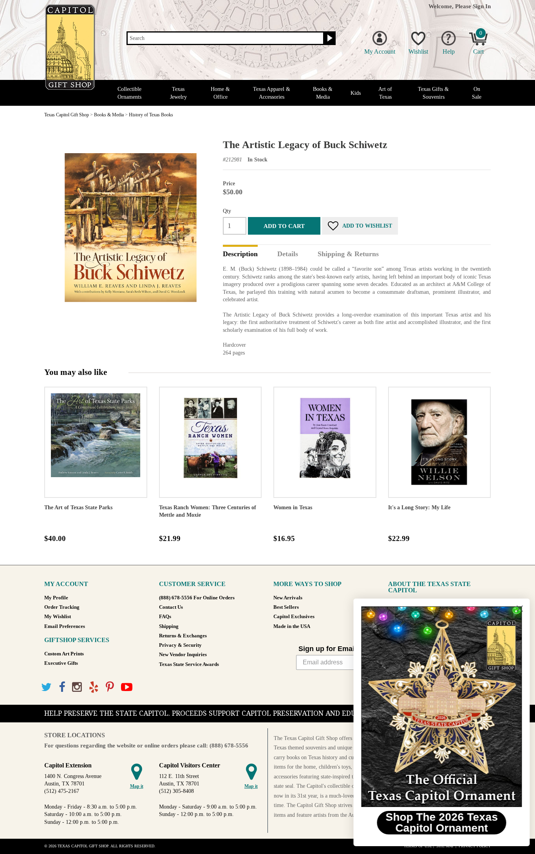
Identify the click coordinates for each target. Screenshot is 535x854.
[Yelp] (93, 687)
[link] (439, 707)
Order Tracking (62, 607)
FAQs (165, 616)
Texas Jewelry (178, 93)
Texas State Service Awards (189, 664)
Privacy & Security (180, 645)
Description (240, 254)
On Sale (476, 93)
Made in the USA (291, 626)
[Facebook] (62, 687)
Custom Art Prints (64, 654)
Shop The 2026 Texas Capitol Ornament (439, 822)
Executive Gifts (61, 663)
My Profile (56, 598)
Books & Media (323, 93)
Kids (356, 93)
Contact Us (171, 607)
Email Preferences (64, 626)
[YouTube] (126, 687)
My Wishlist (57, 616)
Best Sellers (286, 607)
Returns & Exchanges (183, 636)
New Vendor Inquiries (183, 654)
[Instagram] (77, 687)
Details (287, 254)
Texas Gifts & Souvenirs (433, 93)
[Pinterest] (110, 687)
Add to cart (284, 226)
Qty (227, 211)
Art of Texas (385, 93)
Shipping (169, 626)
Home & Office (220, 93)
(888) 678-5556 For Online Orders (197, 598)
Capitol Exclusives (293, 616)
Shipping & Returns (348, 254)
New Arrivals (287, 598)
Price (229, 183)
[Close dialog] (517, 608)
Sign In (482, 6)
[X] (46, 687)
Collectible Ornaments (129, 93)
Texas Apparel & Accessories (271, 93)
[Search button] (328, 38)
